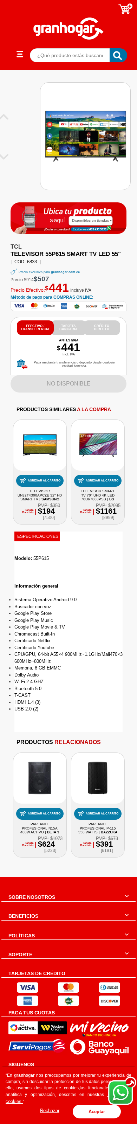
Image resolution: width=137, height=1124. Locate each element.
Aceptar (97, 1111)
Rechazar (49, 1110)
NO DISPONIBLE (69, 384)
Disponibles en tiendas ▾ (92, 220)
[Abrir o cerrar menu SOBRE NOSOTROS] (127, 900)
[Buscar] (118, 55)
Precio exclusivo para (49, 272)
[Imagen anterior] (6, 116)
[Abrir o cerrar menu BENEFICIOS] (127, 919)
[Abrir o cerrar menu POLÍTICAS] (127, 938)
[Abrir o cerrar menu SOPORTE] (127, 957)
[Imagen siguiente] (6, 156)
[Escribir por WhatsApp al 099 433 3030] (97, 229)
